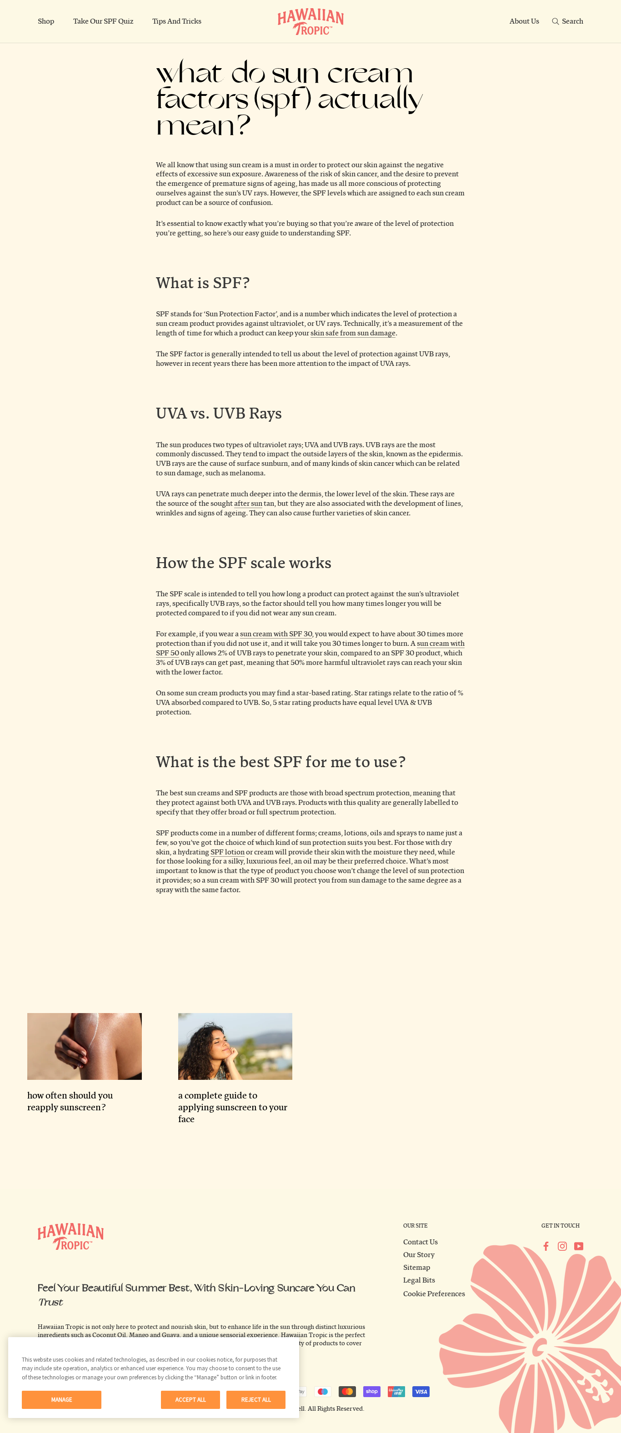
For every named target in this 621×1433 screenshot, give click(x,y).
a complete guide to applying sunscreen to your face (232, 1107)
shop (46, 21)
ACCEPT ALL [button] (190, 1399)
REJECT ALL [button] (256, 1399)
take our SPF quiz (103, 21)
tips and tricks (176, 21)
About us (524, 21)
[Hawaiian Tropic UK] (311, 21)
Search (572, 21)
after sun (248, 503)
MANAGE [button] (61, 1399)
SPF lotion (227, 852)
